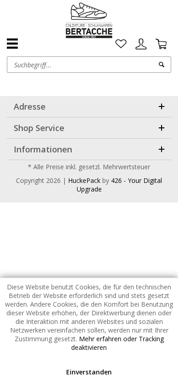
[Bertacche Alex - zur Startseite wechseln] (89, 20)
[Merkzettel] (121, 44)
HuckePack (84, 180)
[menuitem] (121, 44)
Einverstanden (89, 372)
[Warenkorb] (161, 44)
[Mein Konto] (141, 44)
